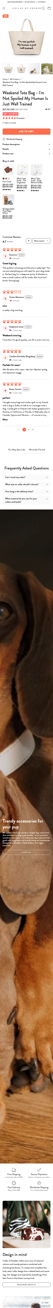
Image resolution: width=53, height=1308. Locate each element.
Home (5, 79)
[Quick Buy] (11, 173)
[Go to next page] (34, 429)
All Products (15, 79)
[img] (47, 109)
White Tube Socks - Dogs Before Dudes (36, 180)
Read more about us (26, 1285)
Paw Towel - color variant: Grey (6, 178)
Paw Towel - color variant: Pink (9, 178)
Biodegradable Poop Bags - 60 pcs (8, 211)
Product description (11, 144)
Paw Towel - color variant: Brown (4, 178)
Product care (8, 153)
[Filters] (28, 240)
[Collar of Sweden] (26, 8)
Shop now (26, 852)
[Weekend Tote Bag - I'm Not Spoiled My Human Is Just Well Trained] (8, 68)
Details (6, 149)
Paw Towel (7, 182)
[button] (43, 8)
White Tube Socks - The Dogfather (21, 180)
